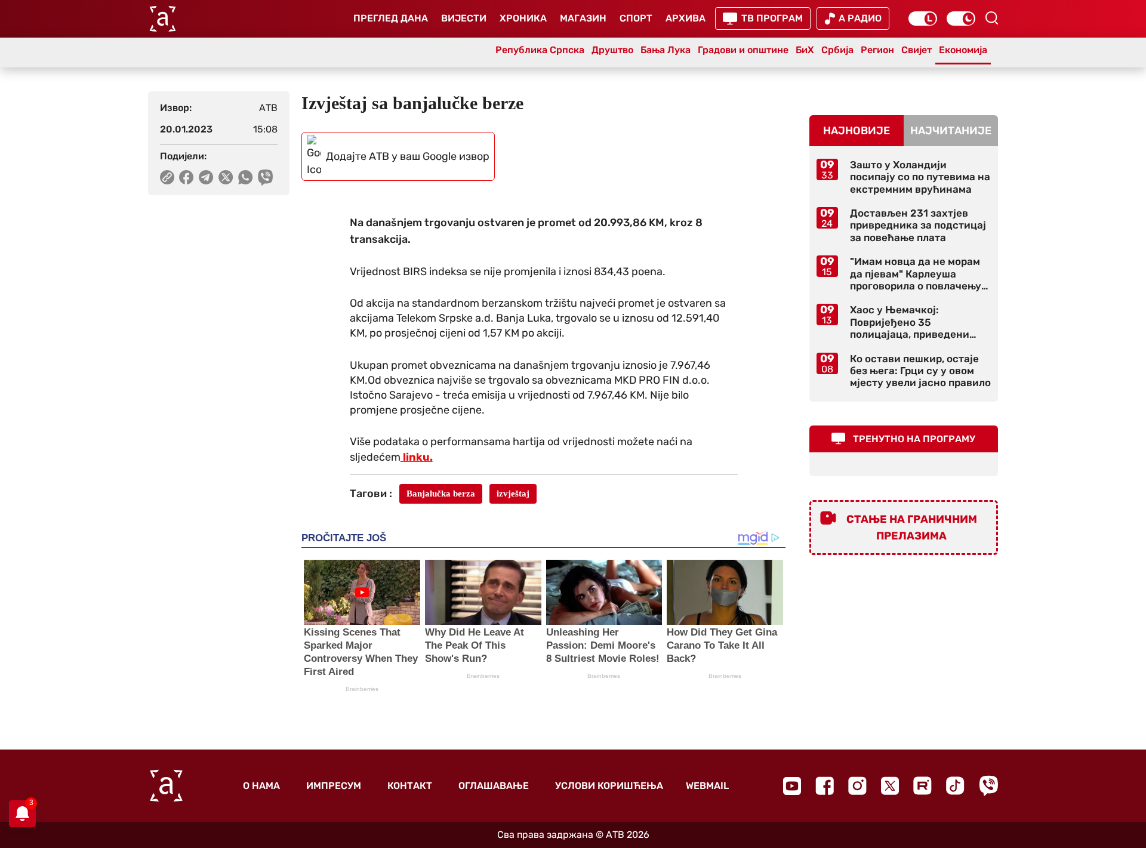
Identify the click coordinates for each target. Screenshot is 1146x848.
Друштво (612, 49)
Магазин (583, 18)
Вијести (463, 18)
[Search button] (991, 17)
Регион (877, 49)
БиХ (805, 49)
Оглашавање (493, 785)
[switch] (922, 18)
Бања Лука (665, 49)
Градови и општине (743, 49)
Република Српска (539, 49)
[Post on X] (225, 177)
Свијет (916, 49)
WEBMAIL (707, 785)
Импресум (333, 785)
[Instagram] (857, 785)
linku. (417, 457)
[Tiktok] (955, 785)
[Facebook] (824, 785)
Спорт (636, 18)
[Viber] (988, 785)
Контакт (409, 785)
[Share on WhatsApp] (245, 177)
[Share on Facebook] (186, 177)
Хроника (523, 18)
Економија (963, 49)
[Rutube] (922, 785)
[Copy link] (167, 177)
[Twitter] (890, 785)
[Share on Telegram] (206, 177)
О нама (261, 785)
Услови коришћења (609, 785)
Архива (686, 18)
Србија (837, 49)
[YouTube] (792, 786)
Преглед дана (390, 18)
